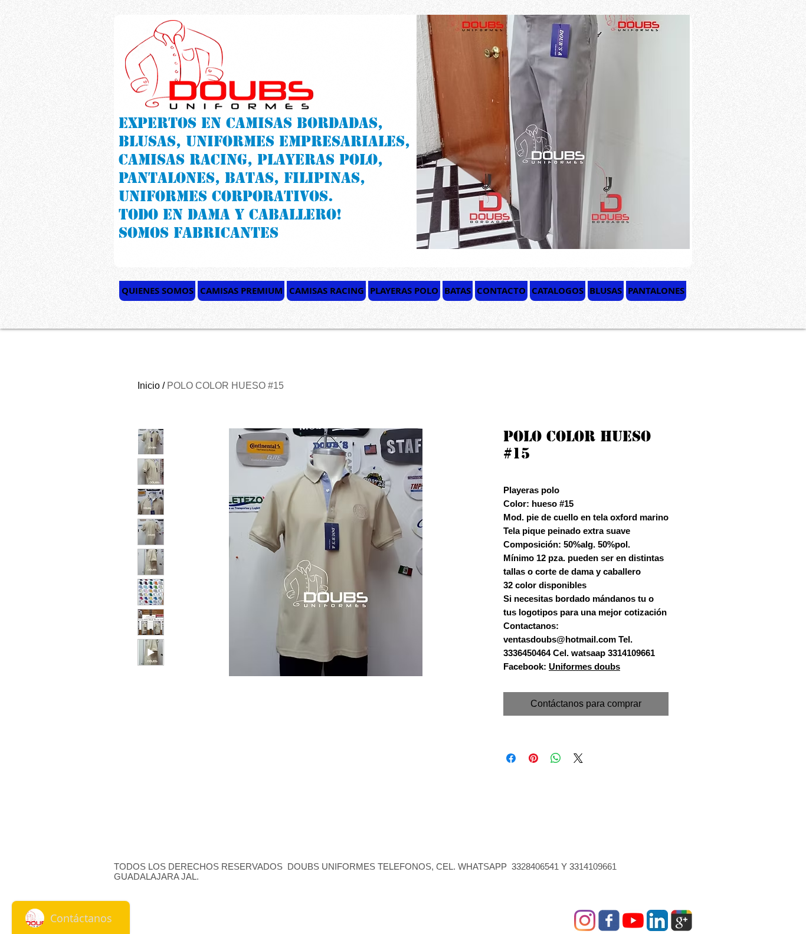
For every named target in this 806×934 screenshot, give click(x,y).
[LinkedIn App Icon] (657, 920)
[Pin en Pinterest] (533, 758)
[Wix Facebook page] (609, 920)
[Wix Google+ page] (681, 920)
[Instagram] (584, 920)
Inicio (148, 386)
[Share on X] (578, 758)
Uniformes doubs (584, 666)
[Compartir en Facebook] (511, 758)
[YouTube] (633, 920)
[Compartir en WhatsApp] (556, 758)
